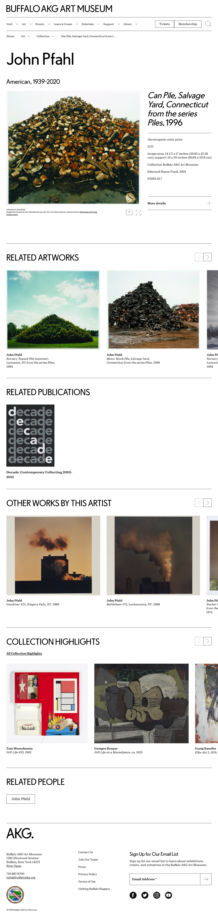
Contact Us (85, 852)
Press (82, 866)
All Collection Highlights (24, 653)
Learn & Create (63, 23)
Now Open (13, 865)
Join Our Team (88, 859)
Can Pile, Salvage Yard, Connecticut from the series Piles (89, 36)
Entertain (88, 23)
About (128, 23)
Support (108, 23)
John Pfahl (40, 59)
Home (10, 36)
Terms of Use (87, 881)
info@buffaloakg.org (20, 877)
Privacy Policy (87, 874)
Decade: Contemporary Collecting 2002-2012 (39, 474)
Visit (9, 23)
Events (39, 23)
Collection (43, 36)
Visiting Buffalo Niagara (94, 888)
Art (24, 23)
